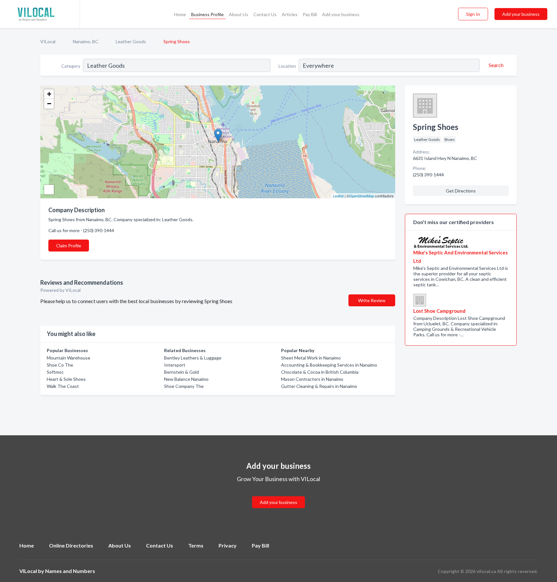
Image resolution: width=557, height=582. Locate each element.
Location (287, 66)
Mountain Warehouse (68, 357)
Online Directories (71, 545)
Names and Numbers (70, 571)
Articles (290, 14)
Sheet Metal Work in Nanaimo (311, 357)
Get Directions (461, 190)
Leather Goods (131, 41)
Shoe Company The (184, 386)
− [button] (49, 104)
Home (180, 14)
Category (70, 66)
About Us (238, 14)
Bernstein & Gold (181, 372)
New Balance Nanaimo (186, 379)
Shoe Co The (60, 365)
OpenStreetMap (361, 195)
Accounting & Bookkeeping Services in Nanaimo (329, 365)
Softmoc (55, 372)
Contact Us (265, 14)
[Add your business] (278, 494)
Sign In (473, 14)
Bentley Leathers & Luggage (192, 357)
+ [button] (49, 94)
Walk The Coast (63, 386)
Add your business (340, 14)
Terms (195, 545)
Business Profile (207, 14)
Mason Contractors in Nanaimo (312, 379)
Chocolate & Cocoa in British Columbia (319, 372)
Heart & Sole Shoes (66, 379)
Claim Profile (68, 245)
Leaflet (338, 195)
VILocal (47, 41)
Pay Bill (310, 14)
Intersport (174, 365)
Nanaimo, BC (85, 41)
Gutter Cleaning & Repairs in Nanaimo (319, 386)
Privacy (228, 545)
